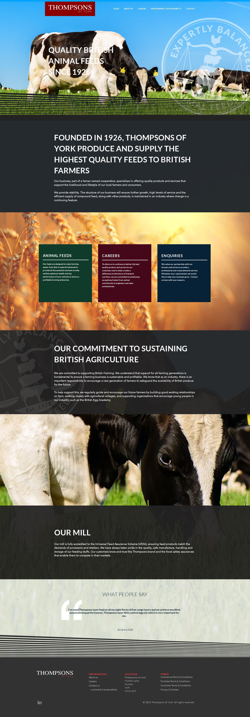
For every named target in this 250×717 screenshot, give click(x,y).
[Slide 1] (125, 631)
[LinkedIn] (39, 702)
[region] (65, 273)
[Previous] (58, 616)
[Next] (192, 616)
